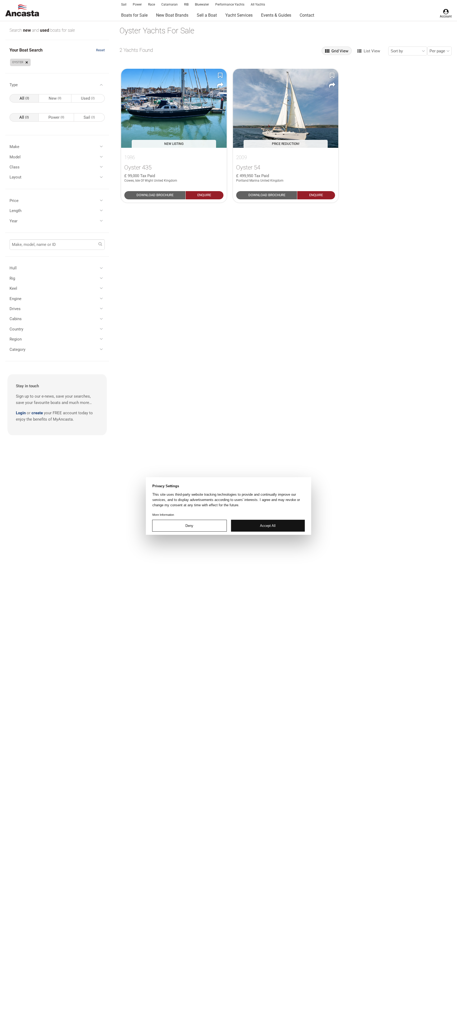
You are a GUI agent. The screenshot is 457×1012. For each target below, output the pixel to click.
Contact (307, 15)
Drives (15, 308)
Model (15, 157)
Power (137, 4)
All (24, 98)
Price (14, 200)
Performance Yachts (229, 4)
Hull (13, 268)
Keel (13, 288)
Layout (15, 177)
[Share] (220, 85)
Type (14, 84)
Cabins (16, 318)
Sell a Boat (207, 15)
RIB (186, 4)
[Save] (220, 75)
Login (21, 413)
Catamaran (169, 4)
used (45, 30)
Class (15, 167)
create (37, 413)
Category (17, 349)
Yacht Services (239, 15)
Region (16, 339)
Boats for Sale (134, 15)
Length (15, 210)
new (27, 30)
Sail (123, 4)
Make (14, 146)
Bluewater (202, 4)
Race (151, 4)
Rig (12, 278)
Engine (15, 298)
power (56, 117)
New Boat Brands (172, 15)
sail (89, 117)
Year (13, 221)
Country (16, 329)
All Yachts (258, 4)
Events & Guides (276, 15)
